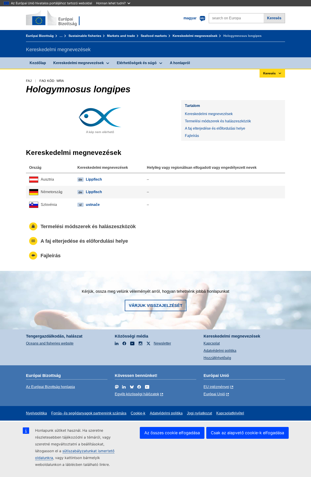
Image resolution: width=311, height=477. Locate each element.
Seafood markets (154, 36)
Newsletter (162, 343)
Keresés (274, 18)
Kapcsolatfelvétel (230, 413)
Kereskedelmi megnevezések (195, 36)
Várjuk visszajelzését (155, 305)
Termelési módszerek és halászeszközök (218, 121)
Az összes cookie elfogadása (172, 432)
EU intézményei (216, 387)
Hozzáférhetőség (217, 358)
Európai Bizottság (40, 36)
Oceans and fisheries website (50, 343)
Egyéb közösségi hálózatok (137, 394)
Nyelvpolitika (36, 413)
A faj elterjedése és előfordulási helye (215, 128)
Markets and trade (121, 36)
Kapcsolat (212, 343)
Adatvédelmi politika (220, 351)
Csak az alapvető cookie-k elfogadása (247, 432)
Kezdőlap (38, 63)
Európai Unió (214, 394)
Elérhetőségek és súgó (137, 63)
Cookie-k (138, 413)
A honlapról (180, 63)
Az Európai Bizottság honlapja (50, 387)
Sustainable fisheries (85, 36)
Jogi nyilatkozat (199, 413)
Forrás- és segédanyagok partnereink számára (88, 413)
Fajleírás (192, 136)
